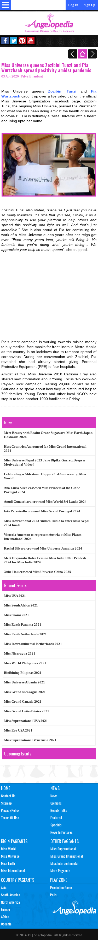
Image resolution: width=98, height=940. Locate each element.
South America (10, 894)
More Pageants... (61, 870)
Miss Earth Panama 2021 (22, 624)
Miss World (8, 848)
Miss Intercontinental (64, 863)
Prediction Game (61, 887)
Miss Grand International (66, 856)
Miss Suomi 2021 (16, 615)
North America (10, 902)
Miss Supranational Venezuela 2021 (30, 740)
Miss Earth (8, 863)
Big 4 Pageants (14, 841)
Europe (5, 909)
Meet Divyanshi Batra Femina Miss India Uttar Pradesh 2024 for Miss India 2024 (45, 560)
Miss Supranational (63, 848)
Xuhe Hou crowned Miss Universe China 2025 (37, 572)
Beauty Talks (58, 810)
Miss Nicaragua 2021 (19, 653)
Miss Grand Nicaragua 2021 (25, 692)
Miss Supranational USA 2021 (26, 721)
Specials (56, 824)
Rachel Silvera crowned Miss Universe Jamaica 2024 (43, 548)
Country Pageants (17, 880)
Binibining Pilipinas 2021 (23, 673)
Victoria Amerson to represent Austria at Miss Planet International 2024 (42, 537)
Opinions (56, 803)
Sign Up (89, 5)
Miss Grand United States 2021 (26, 711)
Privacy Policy (10, 810)
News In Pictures (61, 832)
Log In (73, 5)
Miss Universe (10, 856)
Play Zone (58, 880)
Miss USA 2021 (15, 596)
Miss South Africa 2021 (21, 605)
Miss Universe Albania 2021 (24, 682)
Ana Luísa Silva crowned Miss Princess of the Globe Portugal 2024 (42, 490)
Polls (53, 894)
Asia (4, 887)
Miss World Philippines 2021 (25, 663)
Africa (5, 916)
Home (5, 788)
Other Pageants (64, 841)
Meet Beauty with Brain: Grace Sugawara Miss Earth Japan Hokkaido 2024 (48, 435)
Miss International (13, 870)
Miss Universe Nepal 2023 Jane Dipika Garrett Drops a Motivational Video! (44, 462)
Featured (56, 817)
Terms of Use (10, 817)
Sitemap (6, 803)
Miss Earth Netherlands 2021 (25, 634)
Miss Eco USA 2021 (18, 730)
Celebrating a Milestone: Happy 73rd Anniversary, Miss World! (45, 476)
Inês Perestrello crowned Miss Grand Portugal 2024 (42, 511)
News (55, 788)
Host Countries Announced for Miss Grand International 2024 (45, 449)
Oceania (6, 923)
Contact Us (8, 795)
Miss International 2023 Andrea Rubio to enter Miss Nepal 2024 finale (46, 523)
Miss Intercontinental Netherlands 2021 (33, 644)
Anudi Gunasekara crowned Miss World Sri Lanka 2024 (45, 502)
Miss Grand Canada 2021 (23, 701)
